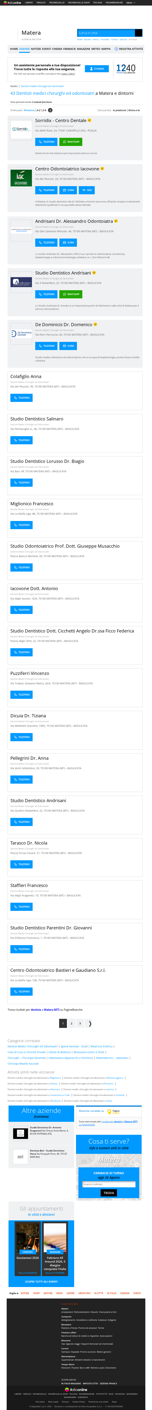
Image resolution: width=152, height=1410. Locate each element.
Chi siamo (40, 1402)
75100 (63, 179)
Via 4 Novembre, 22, (47, 283)
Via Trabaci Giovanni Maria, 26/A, (31, 683)
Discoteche (111, 1367)
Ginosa (53, 1083)
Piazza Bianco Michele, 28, (26, 556)
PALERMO (105, 39)
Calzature (102, 1320)
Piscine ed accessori (87, 1327)
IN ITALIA (133, 39)
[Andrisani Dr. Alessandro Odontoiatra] (21, 230)
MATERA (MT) (76, 179)
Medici (14, 86)
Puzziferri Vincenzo (29, 673)
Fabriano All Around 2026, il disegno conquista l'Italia (55, 1263)
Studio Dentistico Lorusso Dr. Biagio (47, 461)
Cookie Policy (78, 1402)
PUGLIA (92, 130)
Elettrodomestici (82, 1312)
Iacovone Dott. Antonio (34, 588)
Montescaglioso (115, 1077)
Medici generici (104, 1351)
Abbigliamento (68, 1320)
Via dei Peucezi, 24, (47, 179)
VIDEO (59, 1293)
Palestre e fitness (69, 1327)
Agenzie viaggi (73, 1343)
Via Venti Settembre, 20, (25, 768)
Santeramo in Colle (60, 1095)
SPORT (36, 1293)
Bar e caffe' (85, 1367)
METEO (95, 49)
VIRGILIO (41, 2)
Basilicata (56, 1100)
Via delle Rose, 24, (46, 130)
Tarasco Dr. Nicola (28, 843)
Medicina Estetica (102, 1046)
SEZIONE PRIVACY (108, 1383)
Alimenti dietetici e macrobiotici (90, 1359)
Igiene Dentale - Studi (74, 1046)
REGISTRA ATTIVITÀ (130, 49)
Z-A (44, 110)
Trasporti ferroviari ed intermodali (97, 1343)
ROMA (79, 39)
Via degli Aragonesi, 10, (25, 895)
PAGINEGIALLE (57, 2)
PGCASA (97, 2)
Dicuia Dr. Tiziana (28, 716)
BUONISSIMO (70, 1397)
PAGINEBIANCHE (114, 2)
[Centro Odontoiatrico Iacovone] (21, 177)
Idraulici (94, 1312)
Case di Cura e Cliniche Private (27, 1052)
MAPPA (105, 49)
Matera (31, 32)
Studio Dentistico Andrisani (38, 800)
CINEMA (57, 49)
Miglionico (55, 1077)
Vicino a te (134, 110)
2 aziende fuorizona (42, 102)
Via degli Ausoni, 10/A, (24, 598)
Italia (109, 1100)
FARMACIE (69, 49)
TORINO (114, 39)
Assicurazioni (106, 1335)
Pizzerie (75, 1367)
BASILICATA (93, 179)
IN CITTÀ (98, 1293)
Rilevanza (29, 110)
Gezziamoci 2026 (27, 1258)
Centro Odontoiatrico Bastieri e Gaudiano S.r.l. (58, 970)
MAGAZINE (83, 49)
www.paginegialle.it (116, 1112)
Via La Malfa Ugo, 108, (24, 980)
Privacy (65, 1402)
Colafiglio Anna (25, 376)
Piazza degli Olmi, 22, (23, 641)
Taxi (63, 1343)
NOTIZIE (36, 49)
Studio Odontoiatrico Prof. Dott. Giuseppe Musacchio (65, 546)
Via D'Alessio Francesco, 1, (26, 938)
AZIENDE (24, 49)
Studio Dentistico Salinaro (36, 419)
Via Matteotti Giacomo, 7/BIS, (28, 726)
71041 (61, 130)
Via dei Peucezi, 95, (22, 386)
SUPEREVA (83, 1397)
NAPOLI (96, 39)
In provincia (119, 110)
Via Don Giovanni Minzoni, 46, (54, 231)
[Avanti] (88, 1023)
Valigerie (112, 1320)
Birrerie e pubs (98, 1367)
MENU (129, 3)
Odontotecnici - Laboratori (112, 1058)
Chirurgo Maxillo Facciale (23, 1063)
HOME (14, 49)
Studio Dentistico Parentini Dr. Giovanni (51, 928)
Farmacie (65, 1351)
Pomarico (108, 1083)
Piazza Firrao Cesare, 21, (25, 853)
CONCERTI (28, 1252)
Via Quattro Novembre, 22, (27, 810)
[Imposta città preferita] (12, 33)
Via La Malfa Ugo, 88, (23, 513)
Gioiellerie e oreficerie (86, 1320)
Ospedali (75, 1351)
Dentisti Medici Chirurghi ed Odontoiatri (54, 126)
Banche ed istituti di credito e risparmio (80, 1335)
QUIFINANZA (132, 1394)
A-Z (38, 110)
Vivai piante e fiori (108, 1312)
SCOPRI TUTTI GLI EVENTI (41, 1281)
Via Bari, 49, (17, 471)
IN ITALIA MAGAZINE (71, 1383)
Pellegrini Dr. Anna (29, 758)
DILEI (111, 1394)
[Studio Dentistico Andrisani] (21, 282)
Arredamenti (67, 1312)
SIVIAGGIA (120, 1394)
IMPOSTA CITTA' (90, 1383)
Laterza (110, 1089)
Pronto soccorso (88, 1351)
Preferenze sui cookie (98, 1402)
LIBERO (29, 2)
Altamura (55, 1089)
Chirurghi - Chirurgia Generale (27, 1058)
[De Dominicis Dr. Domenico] (21, 333)
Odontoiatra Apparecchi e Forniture (71, 1058)
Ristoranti (66, 1367)
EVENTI (46, 49)
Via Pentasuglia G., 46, (24, 429)
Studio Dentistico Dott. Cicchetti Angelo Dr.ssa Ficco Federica (72, 631)
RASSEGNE (55, 1252)
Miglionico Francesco (31, 503)
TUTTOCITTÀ (101, 1394)
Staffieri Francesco (29, 885)
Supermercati (67, 1359)
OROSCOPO (84, 1293)
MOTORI (48, 1293)
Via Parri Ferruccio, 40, (49, 334)
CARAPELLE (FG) (76, 130)
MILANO (87, 39)
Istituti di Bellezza (60, 1052)
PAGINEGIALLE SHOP (79, 2)
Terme (101, 1327)
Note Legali (53, 1402)
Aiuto (114, 1402)
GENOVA (123, 39)
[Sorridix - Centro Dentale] (21, 129)
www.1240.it (68, 73)
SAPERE (71, 1293)
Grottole (120, 1095)
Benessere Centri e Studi (89, 1052)
